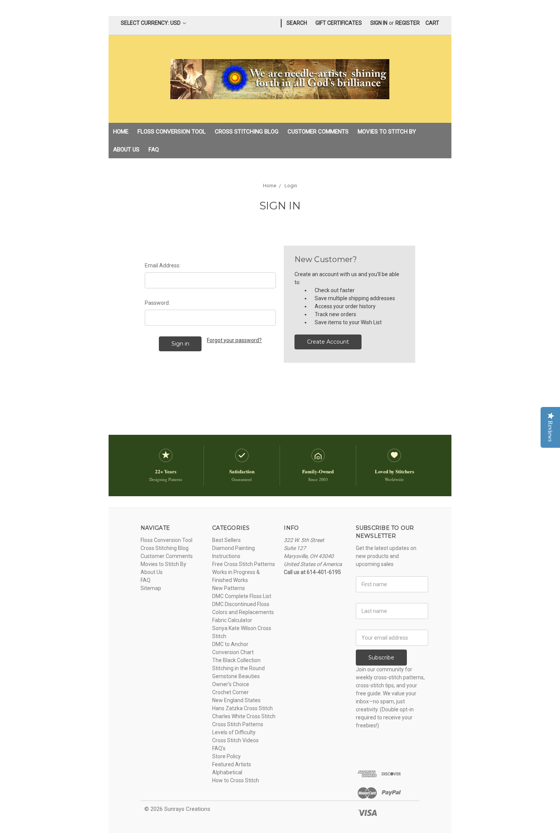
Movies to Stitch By (387, 131)
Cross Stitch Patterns (237, 724)
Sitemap (151, 588)
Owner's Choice (230, 684)
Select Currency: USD (151, 23)
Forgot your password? (234, 340)
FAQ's (219, 748)
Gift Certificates (338, 23)
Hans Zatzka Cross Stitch (242, 708)
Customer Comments (318, 131)
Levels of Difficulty (234, 732)
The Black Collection (236, 660)
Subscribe (381, 657)
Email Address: (163, 265)
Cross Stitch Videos (235, 740)
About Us (126, 149)
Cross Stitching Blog (246, 131)
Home (120, 131)
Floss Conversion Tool (172, 131)
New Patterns (228, 588)
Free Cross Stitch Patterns (243, 564)
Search (296, 23)
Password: (157, 303)
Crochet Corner (230, 692)
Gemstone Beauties (236, 676)
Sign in (378, 23)
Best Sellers (226, 540)
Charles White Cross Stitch (243, 716)
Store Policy (226, 756)
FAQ (154, 149)
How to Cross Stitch (235, 780)
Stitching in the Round (238, 668)
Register (407, 23)
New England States (236, 700)
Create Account (328, 341)
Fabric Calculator (232, 620)
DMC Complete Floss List (241, 596)
